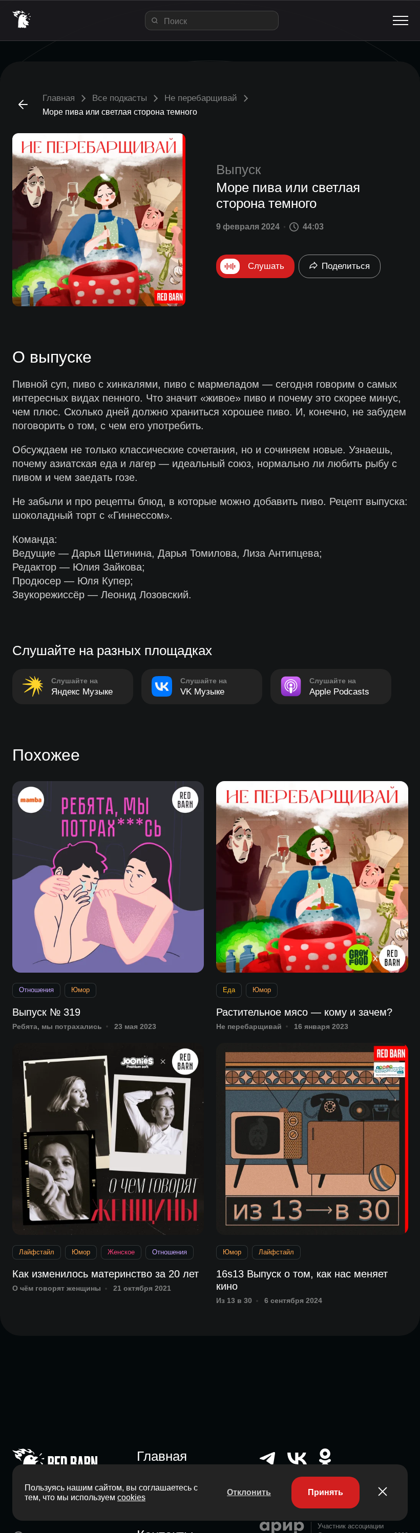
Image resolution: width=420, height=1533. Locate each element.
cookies (131, 1497)
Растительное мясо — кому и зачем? (304, 1012)
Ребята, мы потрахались (57, 1026)
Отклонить (249, 1492)
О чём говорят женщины (56, 1288)
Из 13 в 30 (234, 1300)
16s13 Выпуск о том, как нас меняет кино (302, 1280)
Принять (325, 1492)
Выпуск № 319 (46, 1012)
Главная (59, 98)
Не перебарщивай (200, 98)
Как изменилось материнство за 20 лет (105, 1273)
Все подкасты (119, 98)
